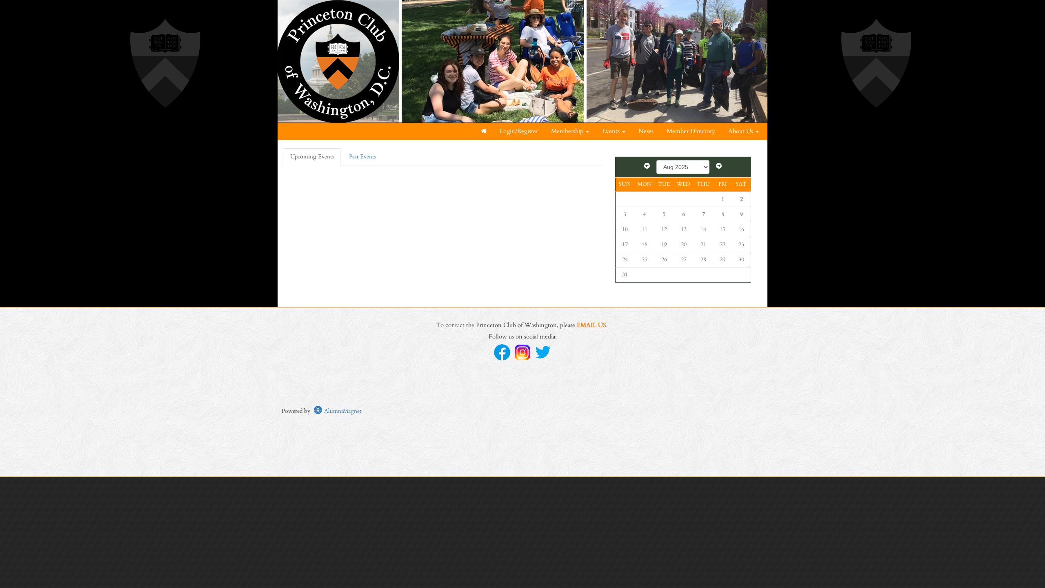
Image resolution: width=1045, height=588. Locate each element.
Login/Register (519, 131)
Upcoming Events (312, 156)
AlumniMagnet (341, 411)
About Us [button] (741, 131)
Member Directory (691, 131)
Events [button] (611, 131)
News (646, 131)
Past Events (362, 156)
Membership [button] (568, 131)
